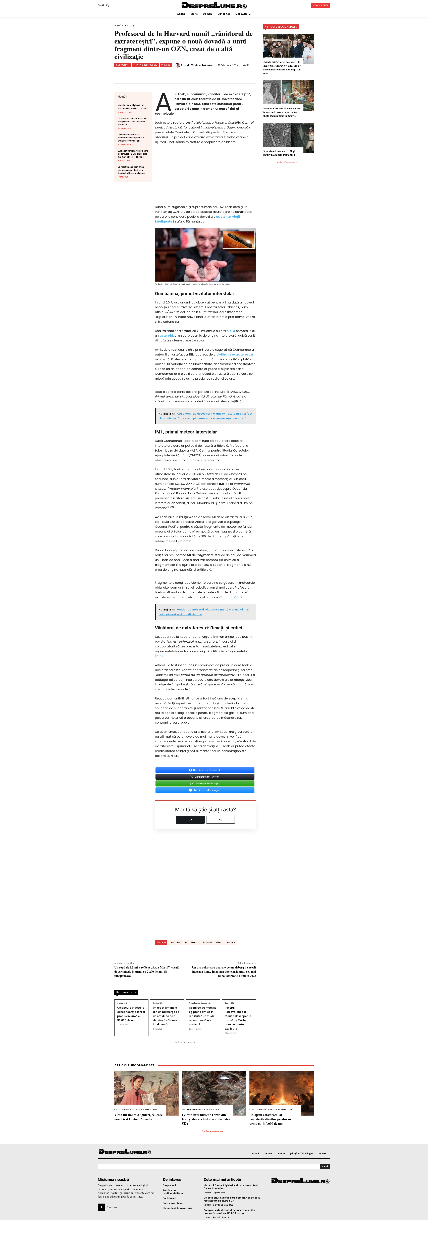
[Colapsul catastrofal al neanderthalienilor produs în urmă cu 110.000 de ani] (281, 1093)
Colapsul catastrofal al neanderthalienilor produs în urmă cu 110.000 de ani (131, 137)
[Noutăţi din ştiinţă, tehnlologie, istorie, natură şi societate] (125, 1152)
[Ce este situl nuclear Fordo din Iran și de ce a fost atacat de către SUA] (214, 1093)
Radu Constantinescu (127, 1109)
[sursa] (238, 596)
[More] (193, 73)
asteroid (166, 335)
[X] (149, 73)
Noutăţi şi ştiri (212, 1205)
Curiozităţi (129, 25)
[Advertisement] (214, 1227)
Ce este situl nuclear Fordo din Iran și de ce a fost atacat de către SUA (132, 121)
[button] (104, 5)
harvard (207, 942)
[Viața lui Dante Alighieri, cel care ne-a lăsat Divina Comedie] (146, 1093)
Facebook (112, 1207)
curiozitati (175, 942)
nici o (231, 331)
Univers (165, 65)
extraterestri (192, 942)
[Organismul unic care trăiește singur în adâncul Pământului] (288, 138)
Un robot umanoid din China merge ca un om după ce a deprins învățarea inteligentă (131, 170)
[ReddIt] (171, 73)
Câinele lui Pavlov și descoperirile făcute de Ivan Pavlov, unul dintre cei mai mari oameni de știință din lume (282, 67)
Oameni (207, 1192)
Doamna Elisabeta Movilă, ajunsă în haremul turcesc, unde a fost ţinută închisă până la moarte (281, 112)
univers (231, 942)
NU (220, 819)
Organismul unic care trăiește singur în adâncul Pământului (279, 153)
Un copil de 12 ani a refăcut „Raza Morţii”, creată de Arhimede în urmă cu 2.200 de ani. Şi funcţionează (146, 971)
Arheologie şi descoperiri (200, 1003)
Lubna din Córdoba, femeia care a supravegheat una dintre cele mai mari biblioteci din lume (133, 154)
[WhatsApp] (160, 73)
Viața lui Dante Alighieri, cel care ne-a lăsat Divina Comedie (138, 1117)
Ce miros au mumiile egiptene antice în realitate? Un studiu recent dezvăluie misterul (202, 1016)
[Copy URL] (182, 73)
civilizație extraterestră (235, 354)
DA (190, 819)
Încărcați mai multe (184, 1042)
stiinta (219, 942)
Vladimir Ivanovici (202, 65)
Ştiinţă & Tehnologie (145, 65)
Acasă (117, 25)
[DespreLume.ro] (215, 6)
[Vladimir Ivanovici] (178, 65)
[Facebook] (138, 73)
